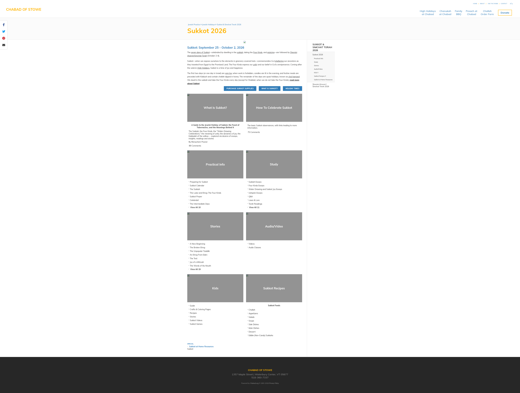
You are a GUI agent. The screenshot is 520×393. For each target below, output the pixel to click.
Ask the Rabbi (493, 3)
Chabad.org (254, 383)
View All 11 (254, 207)
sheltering (279, 61)
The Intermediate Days (200, 204)
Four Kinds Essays (256, 185)
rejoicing (270, 52)
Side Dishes (254, 324)
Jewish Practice (194, 24)
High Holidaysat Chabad (428, 12)
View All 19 (195, 269)
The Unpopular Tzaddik (200, 251)
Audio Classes (255, 247)
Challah (252, 310)
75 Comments (254, 132)
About (482, 3)
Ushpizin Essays (255, 193)
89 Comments (195, 146)
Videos (252, 244)
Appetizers (253, 313)
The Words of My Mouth (200, 266)
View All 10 (195, 207)
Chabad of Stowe (23, 9)
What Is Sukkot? (269, 89)
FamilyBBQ (458, 12)
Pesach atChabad (471, 12)
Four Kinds (257, 52)
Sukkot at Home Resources (201, 346)
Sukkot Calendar (197, 185)
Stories (193, 317)
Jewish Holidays (208, 24)
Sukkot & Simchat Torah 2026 (229, 24)
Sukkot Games (196, 324)
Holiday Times (292, 89)
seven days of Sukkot (200, 52)
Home (475, 3)
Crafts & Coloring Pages (200, 309)
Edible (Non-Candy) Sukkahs (261, 335)
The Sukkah (195, 189)
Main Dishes (254, 328)
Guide (192, 306)
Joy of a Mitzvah (197, 262)
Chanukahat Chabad (445, 12)
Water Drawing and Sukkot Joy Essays (265, 189)
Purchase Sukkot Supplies (240, 89)
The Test (193, 258)
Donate (505, 12)
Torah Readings (255, 204)
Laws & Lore (254, 200)
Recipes (193, 313)
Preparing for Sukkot (199, 182)
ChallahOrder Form (487, 12)
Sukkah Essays (255, 182)
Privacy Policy (274, 383)
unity (255, 64)
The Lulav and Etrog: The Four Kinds (205, 193)
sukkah (240, 52)
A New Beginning (197, 244)
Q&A (251, 196)
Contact (504, 3)
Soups (251, 321)
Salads (251, 317)
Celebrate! (194, 200)
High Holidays (203, 68)
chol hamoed (294, 76)
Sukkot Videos (196, 320)
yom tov (228, 73)
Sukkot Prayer (196, 196)
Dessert (252, 332)
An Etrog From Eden (198, 255)
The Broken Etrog (197, 247)
